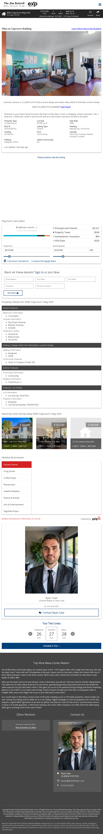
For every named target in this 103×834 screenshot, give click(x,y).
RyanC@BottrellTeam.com (73, 781)
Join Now (11, 293)
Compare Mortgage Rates (43, 261)
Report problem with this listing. (51, 157)
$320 (96, 240)
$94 (97, 236)
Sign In (39, 272)
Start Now (65, 106)
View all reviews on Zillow (25, 727)
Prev (30, 634)
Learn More (86, 28)
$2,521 (96, 228)
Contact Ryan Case (53, 612)
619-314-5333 (53, 606)
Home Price (8, 246)
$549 (96, 232)
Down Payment (59, 246)
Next (73, 634)
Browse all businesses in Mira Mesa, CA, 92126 (21, 518)
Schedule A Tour (50, 646)
